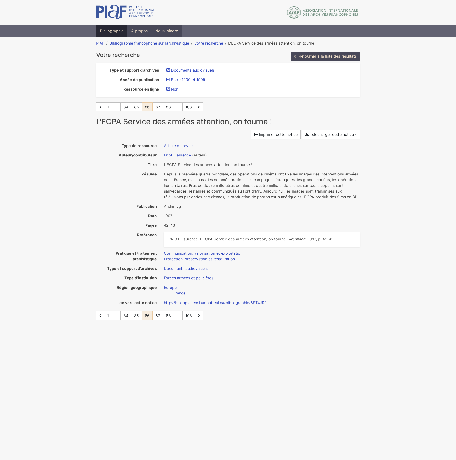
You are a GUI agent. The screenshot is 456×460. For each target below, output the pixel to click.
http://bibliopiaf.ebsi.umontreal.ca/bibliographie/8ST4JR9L (216, 302)
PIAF (100, 43)
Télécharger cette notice (331, 134)
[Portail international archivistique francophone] (125, 12)
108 (188, 107)
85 (136, 107)
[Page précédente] (100, 106)
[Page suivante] (199, 106)
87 (158, 107)
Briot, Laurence (177, 155)
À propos (139, 30)
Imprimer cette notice (278, 134)
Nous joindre (166, 30)
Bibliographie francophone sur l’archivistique (149, 43)
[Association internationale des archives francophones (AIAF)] (322, 12)
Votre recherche (208, 43)
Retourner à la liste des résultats (327, 56)
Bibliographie (112, 30)
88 (168, 107)
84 (126, 107)
